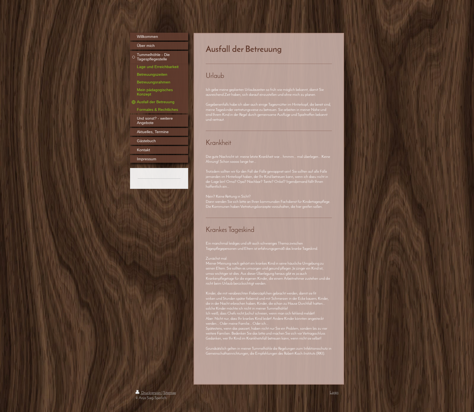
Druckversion (151, 393)
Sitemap (169, 393)
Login (334, 393)
